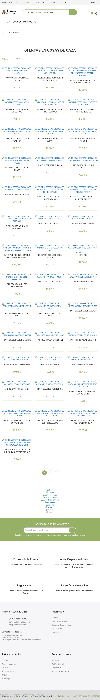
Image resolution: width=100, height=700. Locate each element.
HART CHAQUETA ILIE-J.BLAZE (82, 311)
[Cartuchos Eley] (50, 495)
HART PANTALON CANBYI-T (83, 282)
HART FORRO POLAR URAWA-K (83, 340)
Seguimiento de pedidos (61, 625)
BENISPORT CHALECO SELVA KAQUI (50, 256)
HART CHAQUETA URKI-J (83, 223)
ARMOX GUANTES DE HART (17, 389)
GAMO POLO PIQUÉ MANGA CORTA (17, 79)
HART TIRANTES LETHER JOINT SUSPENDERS (83, 392)
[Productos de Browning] (50, 502)
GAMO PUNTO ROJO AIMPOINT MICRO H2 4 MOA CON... (17, 256)
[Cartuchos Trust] (50, 490)
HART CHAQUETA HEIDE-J (49, 223)
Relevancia (28, 58)
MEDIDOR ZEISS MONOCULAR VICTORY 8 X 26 (50, 79)
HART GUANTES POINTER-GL (50, 389)
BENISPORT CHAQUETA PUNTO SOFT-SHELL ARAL (49, 421)
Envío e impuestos (9, 664)
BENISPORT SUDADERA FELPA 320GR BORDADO (50, 110)
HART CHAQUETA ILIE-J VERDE (17, 340)
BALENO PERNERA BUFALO (50, 165)
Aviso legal (6, 679)
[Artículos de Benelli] (50, 510)
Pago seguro (57, 668)
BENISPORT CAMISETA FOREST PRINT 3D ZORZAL (83, 110)
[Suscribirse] (72, 530)
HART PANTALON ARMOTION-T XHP (17, 314)
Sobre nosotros (8, 672)
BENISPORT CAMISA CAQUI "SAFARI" (17, 139)
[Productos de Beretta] (50, 505)
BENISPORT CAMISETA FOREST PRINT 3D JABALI (50, 198)
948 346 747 (14, 622)
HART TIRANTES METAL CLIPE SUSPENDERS (17, 421)
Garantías (56, 661)
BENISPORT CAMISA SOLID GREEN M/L (17, 110)
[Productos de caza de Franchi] (50, 512)
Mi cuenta (56, 618)
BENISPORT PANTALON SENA (17, 194)
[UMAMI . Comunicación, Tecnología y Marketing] (79, 696)
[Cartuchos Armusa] (50, 492)
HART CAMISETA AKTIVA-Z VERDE (50, 314)
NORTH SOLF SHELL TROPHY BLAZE (17, 169)
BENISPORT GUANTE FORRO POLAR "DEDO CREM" (83, 421)
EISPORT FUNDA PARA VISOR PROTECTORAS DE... (82, 81)
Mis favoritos (57, 629)
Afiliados (5, 675)
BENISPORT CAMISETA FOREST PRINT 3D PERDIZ (83, 198)
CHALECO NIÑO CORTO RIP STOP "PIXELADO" (17, 227)
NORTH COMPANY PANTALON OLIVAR (50, 139)
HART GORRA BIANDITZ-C (83, 364)
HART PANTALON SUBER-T (50, 282)
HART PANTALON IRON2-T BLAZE (83, 166)
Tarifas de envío (58, 664)
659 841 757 (26, 622)
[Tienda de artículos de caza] (50, 507)
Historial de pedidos (59, 621)
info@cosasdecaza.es (17, 625)
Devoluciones (57, 632)
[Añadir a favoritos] (4, 70)
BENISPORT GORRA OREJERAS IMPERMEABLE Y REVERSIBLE (17, 451)
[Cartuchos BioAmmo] (50, 500)
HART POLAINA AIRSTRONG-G (17, 364)
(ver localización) (34, 640)
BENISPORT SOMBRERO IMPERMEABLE (17, 285)
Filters (6, 59)
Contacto (6, 661)
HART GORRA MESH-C (50, 364)
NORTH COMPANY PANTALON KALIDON (82, 139)
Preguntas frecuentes (61, 672)
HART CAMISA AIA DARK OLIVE (50, 340)
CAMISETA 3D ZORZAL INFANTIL (83, 254)
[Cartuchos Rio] (50, 497)
